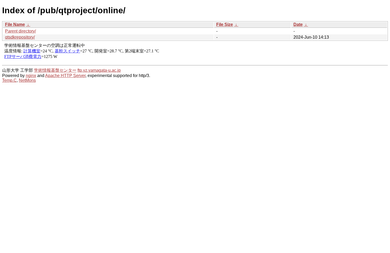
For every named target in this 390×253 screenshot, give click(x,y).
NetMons (27, 80)
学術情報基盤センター (55, 70)
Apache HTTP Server (65, 75)
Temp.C (9, 80)
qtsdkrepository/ (20, 37)
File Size (224, 24)
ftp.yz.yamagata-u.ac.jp (99, 70)
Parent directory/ (20, 31)
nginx (31, 75)
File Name (15, 24)
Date (298, 24)
